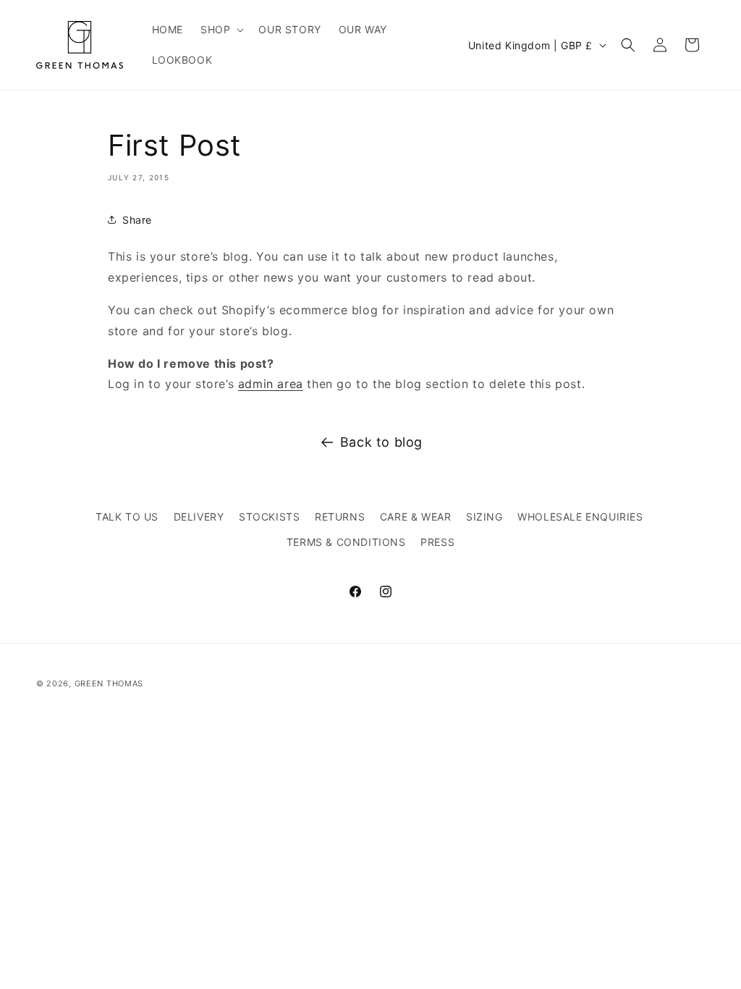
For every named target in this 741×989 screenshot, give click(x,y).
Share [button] (137, 220)
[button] (221, 29)
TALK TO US (127, 516)
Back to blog (381, 442)
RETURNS (340, 516)
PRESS (437, 542)
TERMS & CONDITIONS (346, 542)
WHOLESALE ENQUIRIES (580, 516)
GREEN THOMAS (109, 683)
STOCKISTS (269, 516)
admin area (270, 383)
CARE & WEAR (416, 516)
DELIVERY (199, 516)
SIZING (484, 516)
